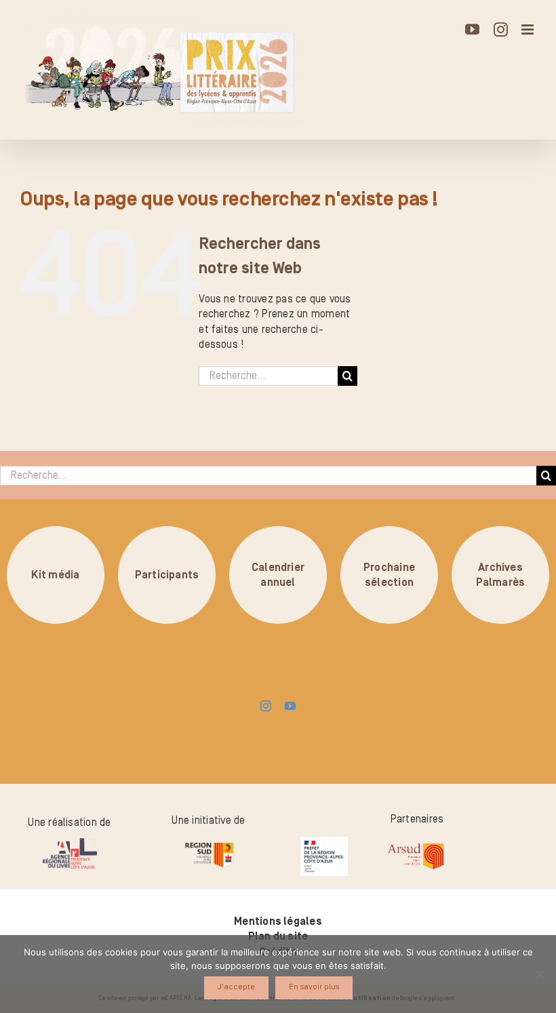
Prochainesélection (389, 574)
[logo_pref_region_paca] (324, 842)
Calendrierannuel (278, 574)
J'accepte (236, 986)
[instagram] (265, 705)
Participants (167, 574)
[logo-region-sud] (209, 842)
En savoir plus (314, 986)
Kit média (55, 574)
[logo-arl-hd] (70, 843)
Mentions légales (278, 921)
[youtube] (290, 705)
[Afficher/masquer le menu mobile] (528, 29)
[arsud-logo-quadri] (416, 845)
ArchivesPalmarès (500, 574)
